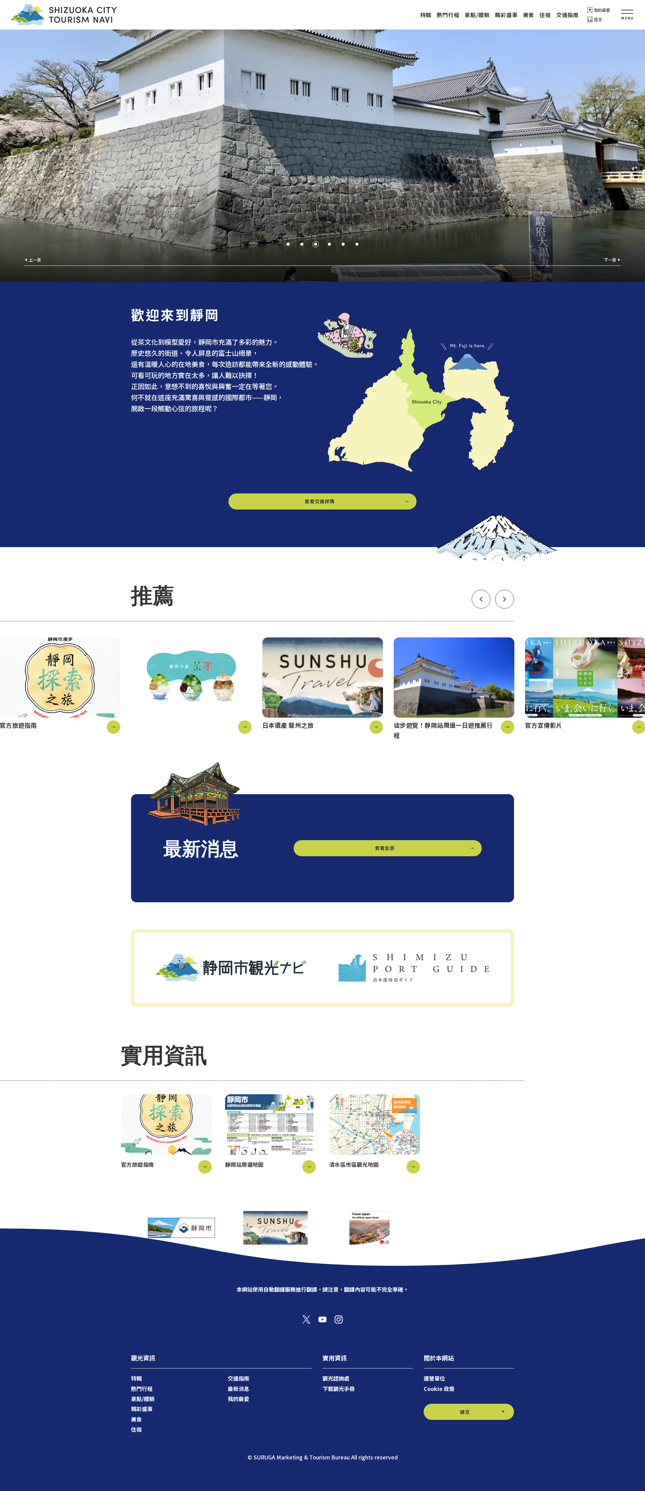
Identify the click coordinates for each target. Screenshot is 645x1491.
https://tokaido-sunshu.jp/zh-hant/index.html (322, 685)
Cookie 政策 (439, 1389)
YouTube (322, 1319)
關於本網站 (439, 1357)
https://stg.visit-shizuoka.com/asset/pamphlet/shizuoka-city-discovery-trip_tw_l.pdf (166, 1133)
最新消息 (238, 1389)
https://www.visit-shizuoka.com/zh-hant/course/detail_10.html (454, 688)
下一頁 (610, 259)
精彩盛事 (506, 15)
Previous (481, 599)
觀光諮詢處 (335, 1378)
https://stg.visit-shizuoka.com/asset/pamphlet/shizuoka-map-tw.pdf (270, 1133)
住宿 (545, 15)
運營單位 (434, 1378)
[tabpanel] (322, 156)
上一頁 (35, 259)
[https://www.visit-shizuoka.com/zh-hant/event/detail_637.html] (191, 685)
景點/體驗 (477, 15)
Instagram (338, 1319)
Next (504, 599)
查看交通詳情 (319, 501)
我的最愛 (602, 10)
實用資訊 (334, 1357)
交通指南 (567, 15)
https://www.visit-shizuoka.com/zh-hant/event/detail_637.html (191, 685)
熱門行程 (448, 15)
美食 (528, 15)
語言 (598, 19)
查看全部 (385, 848)
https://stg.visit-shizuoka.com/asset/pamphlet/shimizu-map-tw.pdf (374, 1133)
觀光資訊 (143, 1357)
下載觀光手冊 (338, 1389)
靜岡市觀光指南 (63, 15)
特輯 (426, 15)
